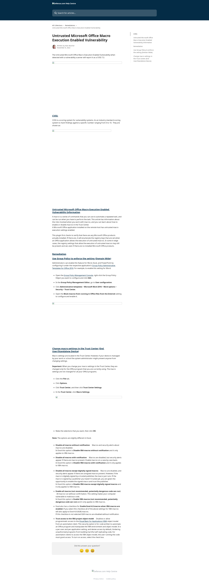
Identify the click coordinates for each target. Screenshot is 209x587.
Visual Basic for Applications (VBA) (93, 521)
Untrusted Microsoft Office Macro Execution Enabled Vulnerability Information (81, 211)
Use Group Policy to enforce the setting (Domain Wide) (81, 258)
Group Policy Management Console (78, 275)
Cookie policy (111, 579)
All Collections (57, 25)
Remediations (70, 25)
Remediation (59, 254)
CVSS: (55, 115)
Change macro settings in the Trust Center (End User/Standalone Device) (78, 350)
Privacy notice (99, 579)
